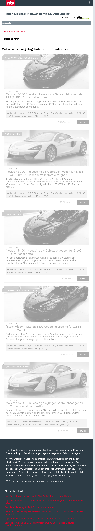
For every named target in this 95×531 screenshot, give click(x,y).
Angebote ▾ (7, 23)
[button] (10, 3)
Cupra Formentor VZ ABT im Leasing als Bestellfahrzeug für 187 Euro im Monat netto (44, 501)
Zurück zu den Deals (15, 31)
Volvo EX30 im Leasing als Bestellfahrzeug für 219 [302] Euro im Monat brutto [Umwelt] (44, 512)
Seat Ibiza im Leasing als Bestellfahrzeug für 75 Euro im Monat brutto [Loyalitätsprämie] (39, 523)
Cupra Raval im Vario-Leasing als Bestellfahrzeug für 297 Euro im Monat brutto (44, 518)
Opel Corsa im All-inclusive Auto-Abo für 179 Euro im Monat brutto (38, 496)
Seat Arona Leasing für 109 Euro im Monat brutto (29, 507)
